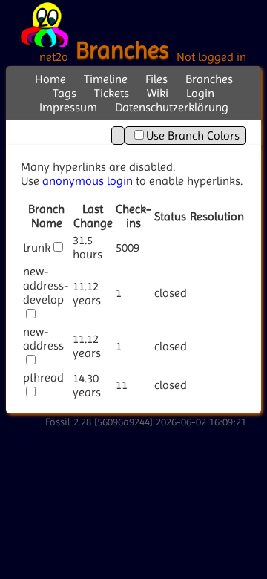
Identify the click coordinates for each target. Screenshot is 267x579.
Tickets (111, 93)
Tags (64, 93)
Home (50, 79)
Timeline (106, 79)
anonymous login (87, 181)
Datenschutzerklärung (171, 107)
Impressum (68, 107)
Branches (209, 79)
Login (200, 93)
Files (156, 79)
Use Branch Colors (193, 135)
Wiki (157, 93)
